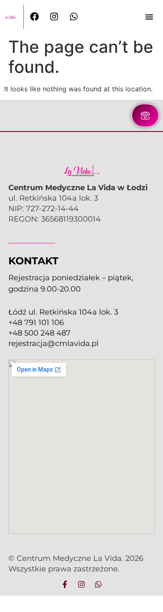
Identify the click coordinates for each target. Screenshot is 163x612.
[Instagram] (81, 584)
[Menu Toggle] (149, 17)
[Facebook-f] (65, 584)
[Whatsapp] (98, 584)
